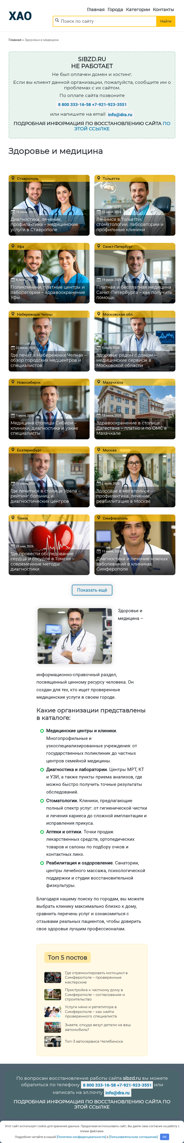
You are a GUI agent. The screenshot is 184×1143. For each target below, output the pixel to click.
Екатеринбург (28, 450)
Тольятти (111, 178)
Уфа (20, 246)
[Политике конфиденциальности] (81, 1137)
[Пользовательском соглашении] (133, 1137)
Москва (109, 450)
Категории (138, 9)
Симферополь (115, 518)
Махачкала (112, 382)
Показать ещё (92, 590)
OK (164, 1137)
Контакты (163, 9)
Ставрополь (27, 178)
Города (115, 9)
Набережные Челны (34, 314)
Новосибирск (28, 382)
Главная (96, 9)
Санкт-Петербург (117, 246)
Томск (22, 518)
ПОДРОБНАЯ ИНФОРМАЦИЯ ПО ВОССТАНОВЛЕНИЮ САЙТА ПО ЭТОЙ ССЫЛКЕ (92, 1104)
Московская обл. (117, 314)
